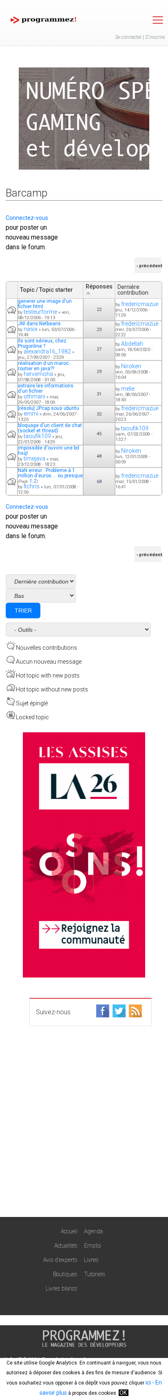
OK (123, 1392)
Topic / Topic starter (46, 289)
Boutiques (65, 1274)
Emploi (92, 1245)
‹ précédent (149, 265)
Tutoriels (94, 1274)
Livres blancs (61, 1288)
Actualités (65, 1245)
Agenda (93, 1231)
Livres (91, 1260)
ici (148, 1382)
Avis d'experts (60, 1260)
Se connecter (128, 37)
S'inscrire (155, 37)
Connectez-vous (27, 218)
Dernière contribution (132, 290)
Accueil (69, 1231)
